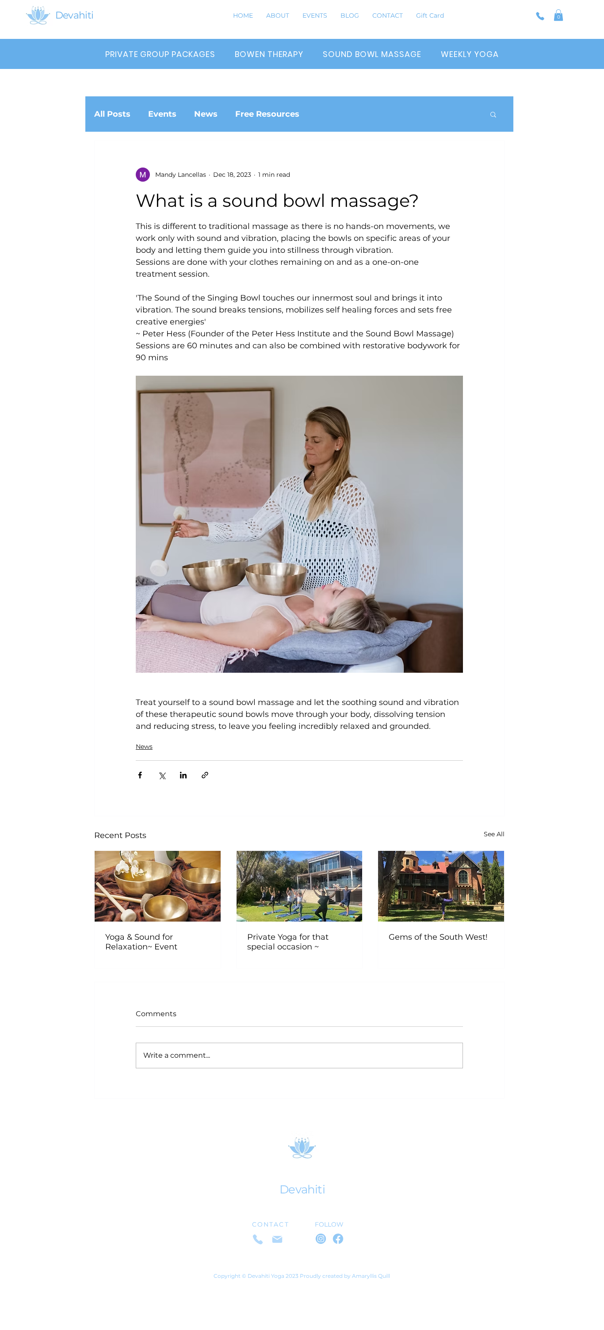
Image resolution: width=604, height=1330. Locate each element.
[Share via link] (205, 775)
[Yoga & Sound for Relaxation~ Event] (158, 886)
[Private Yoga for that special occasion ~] (300, 886)
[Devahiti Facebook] (338, 1238)
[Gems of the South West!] (441, 886)
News (206, 114)
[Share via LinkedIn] (183, 775)
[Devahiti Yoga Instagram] (320, 1238)
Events (162, 114)
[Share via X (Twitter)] (161, 775)
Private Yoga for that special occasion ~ (288, 942)
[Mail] (277, 1239)
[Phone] (540, 16)
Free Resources (267, 114)
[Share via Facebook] (140, 775)
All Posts (112, 114)
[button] (558, 15)
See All (494, 834)
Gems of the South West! (438, 937)
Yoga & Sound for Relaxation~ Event (141, 942)
